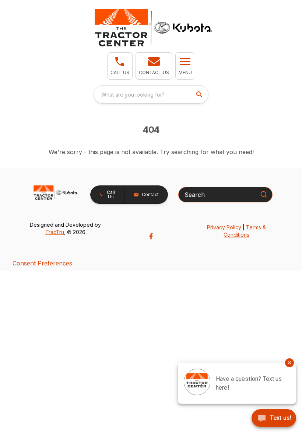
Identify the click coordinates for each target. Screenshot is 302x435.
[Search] (263, 194)
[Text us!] (274, 419)
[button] (120, 66)
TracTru (54, 232)
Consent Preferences (42, 263)
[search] (200, 94)
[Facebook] (151, 236)
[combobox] (151, 94)
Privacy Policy (224, 227)
